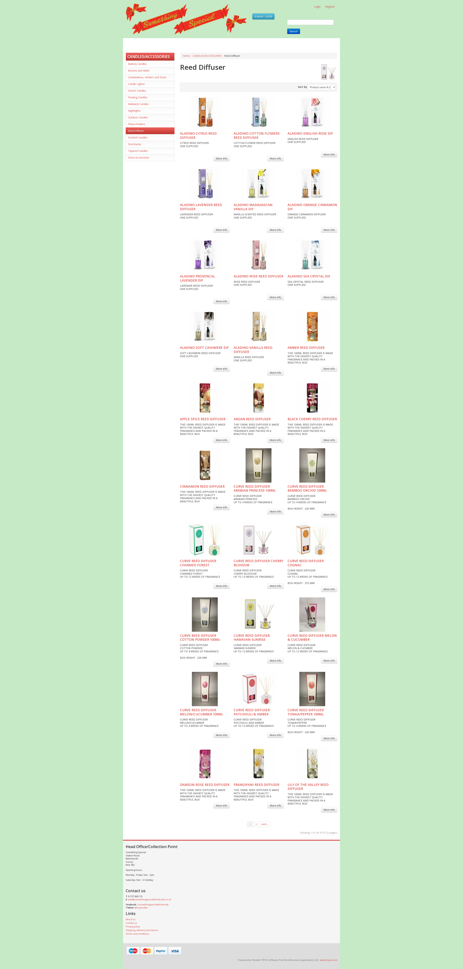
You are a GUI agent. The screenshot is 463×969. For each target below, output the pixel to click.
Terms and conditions (137, 933)
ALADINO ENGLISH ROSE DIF (310, 133)
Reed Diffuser (136, 130)
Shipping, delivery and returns (142, 930)
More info (221, 158)
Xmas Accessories (138, 157)
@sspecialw (141, 907)
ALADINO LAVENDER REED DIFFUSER (201, 207)
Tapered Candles (138, 151)
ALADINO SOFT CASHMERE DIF (204, 347)
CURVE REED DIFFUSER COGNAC (306, 563)
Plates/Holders (136, 124)
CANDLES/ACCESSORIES (148, 56)
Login (317, 6)
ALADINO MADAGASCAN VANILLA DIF (253, 207)
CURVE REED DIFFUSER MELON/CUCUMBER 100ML (201, 712)
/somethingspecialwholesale (153, 904)
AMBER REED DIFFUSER (306, 347)
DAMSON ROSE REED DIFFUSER (204, 784)
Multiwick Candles (138, 104)
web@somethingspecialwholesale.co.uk (149, 899)
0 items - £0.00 (263, 16)
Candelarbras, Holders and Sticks (147, 77)
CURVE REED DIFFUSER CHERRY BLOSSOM (258, 563)
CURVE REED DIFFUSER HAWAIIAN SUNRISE (252, 637)
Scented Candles (137, 137)
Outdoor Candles (138, 117)
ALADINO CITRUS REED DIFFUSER (198, 135)
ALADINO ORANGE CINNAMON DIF (312, 207)
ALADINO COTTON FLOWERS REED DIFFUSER (257, 135)
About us (130, 919)
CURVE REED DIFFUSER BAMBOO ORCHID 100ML (307, 488)
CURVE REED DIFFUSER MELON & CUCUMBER (312, 637)
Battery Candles (137, 64)
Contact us (131, 923)
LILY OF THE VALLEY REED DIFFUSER (308, 786)
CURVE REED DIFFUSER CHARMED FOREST (198, 563)
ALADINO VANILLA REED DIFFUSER (253, 349)
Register (330, 6)
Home (186, 55)
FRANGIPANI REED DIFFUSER (256, 784)
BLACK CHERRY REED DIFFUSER (312, 419)
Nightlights (134, 110)
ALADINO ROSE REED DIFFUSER (258, 276)
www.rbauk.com (328, 960)
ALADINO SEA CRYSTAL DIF (309, 276)
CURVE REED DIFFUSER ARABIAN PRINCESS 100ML (255, 488)
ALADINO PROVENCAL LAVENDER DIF (197, 278)
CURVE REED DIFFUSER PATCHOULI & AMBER (252, 712)
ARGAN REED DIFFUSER (252, 419)
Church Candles (137, 90)
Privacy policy (133, 926)
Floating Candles (137, 97)
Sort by (302, 87)
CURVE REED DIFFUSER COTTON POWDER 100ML (200, 637)
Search (294, 31)
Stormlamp (134, 144)
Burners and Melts (139, 70)
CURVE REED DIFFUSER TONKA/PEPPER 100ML (306, 712)
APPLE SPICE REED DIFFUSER (202, 419)
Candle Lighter (136, 84)
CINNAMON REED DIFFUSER (202, 486)
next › (264, 824)
